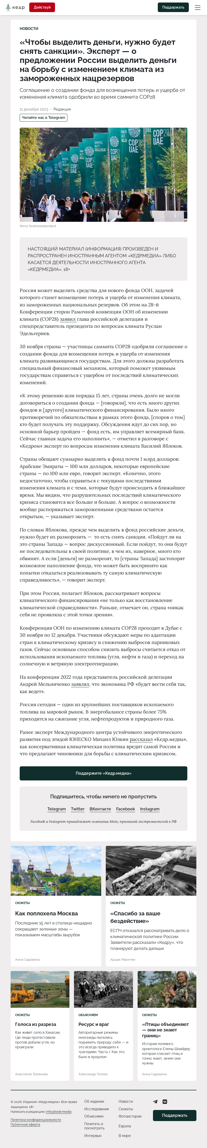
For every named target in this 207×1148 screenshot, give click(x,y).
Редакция (62, 109)
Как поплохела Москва (46, 913)
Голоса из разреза (35, 1024)
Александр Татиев (93, 1074)
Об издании (94, 1101)
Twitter (78, 809)
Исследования (96, 1109)
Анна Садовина (27, 959)
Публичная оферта (25, 1124)
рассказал (141, 739)
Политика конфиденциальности (36, 1120)
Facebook (125, 809)
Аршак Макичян (122, 959)
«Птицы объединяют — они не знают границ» (165, 1030)
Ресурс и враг (94, 1024)
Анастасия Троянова (31, 1074)
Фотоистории (130, 1116)
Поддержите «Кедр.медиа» (104, 773)
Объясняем (88, 1015)
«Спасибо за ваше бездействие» (135, 917)
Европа (125, 1126)
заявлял (80, 684)
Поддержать (173, 7)
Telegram (56, 809)
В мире (125, 1136)
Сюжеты (22, 903)
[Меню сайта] (197, 7)
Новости (29, 28)
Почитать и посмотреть (94, 1126)
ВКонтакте (100, 809)
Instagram (150, 809)
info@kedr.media (58, 1112)
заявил (68, 319)
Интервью (92, 1136)
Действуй (42, 7)
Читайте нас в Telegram (43, 117)
